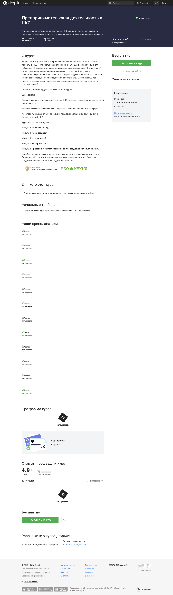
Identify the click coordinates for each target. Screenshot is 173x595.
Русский (144, 3)
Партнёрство (91, 565)
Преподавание (39, 3)
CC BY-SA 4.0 (109, 588)
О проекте (89, 569)
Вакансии (89, 576)
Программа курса (123, 113)
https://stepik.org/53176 (74, 544)
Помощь (64, 572)
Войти (165, 3)
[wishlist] (156, 3)
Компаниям (66, 569)
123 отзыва (146, 39)
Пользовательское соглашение (35, 569)
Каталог (25, 3)
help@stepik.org (144, 570)
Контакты (65, 576)
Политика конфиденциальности (36, 572)
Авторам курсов (68, 565)
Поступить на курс (40, 519)
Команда (89, 572)
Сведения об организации (33, 576)
